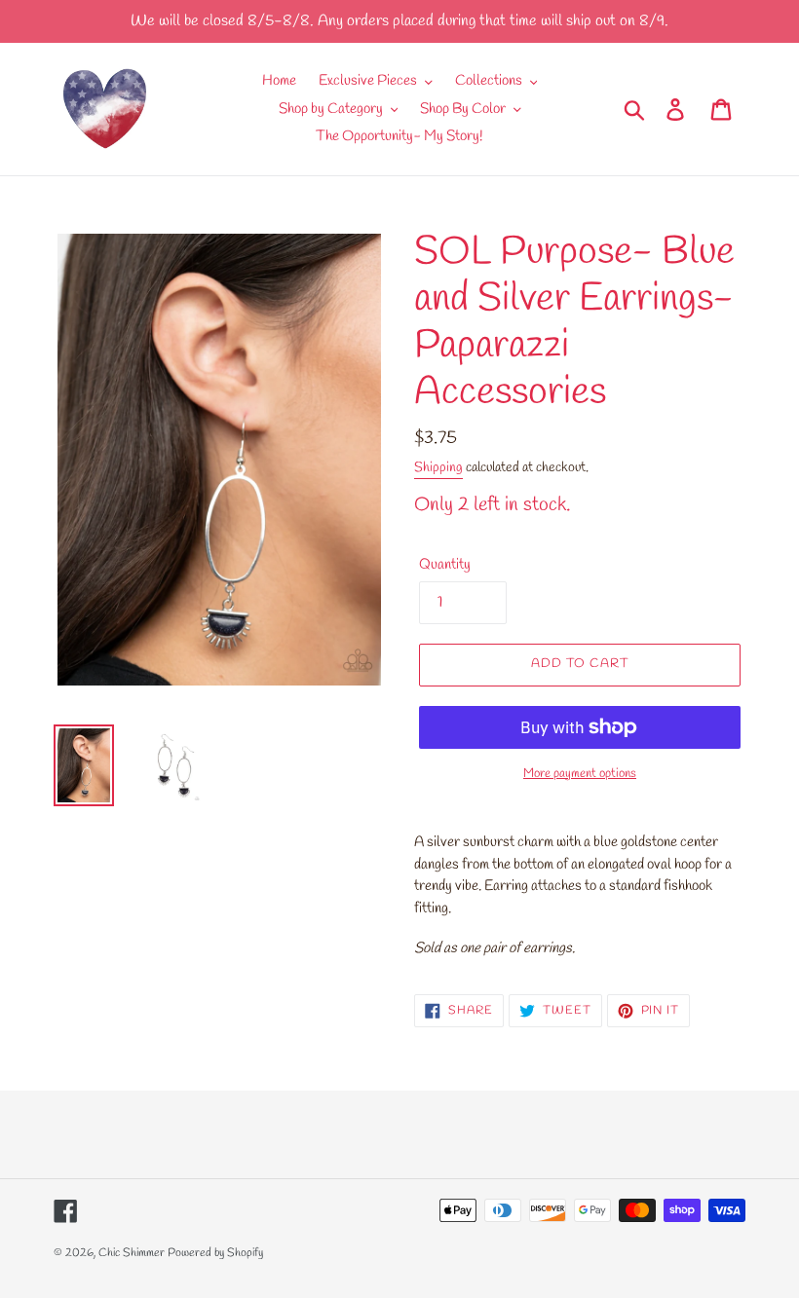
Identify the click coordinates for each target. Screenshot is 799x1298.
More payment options (579, 773)
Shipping (438, 468)
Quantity (445, 565)
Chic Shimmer (131, 1253)
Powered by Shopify (215, 1253)
